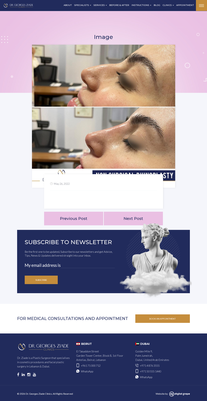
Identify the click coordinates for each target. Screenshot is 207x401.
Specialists (82, 5)
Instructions (141, 5)
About (68, 5)
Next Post (133, 218)
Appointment (185, 5)
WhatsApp (87, 371)
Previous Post (73, 218)
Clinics (167, 5)
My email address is (43, 265)
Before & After (119, 5)
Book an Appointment (162, 318)
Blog (157, 5)
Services (99, 5)
